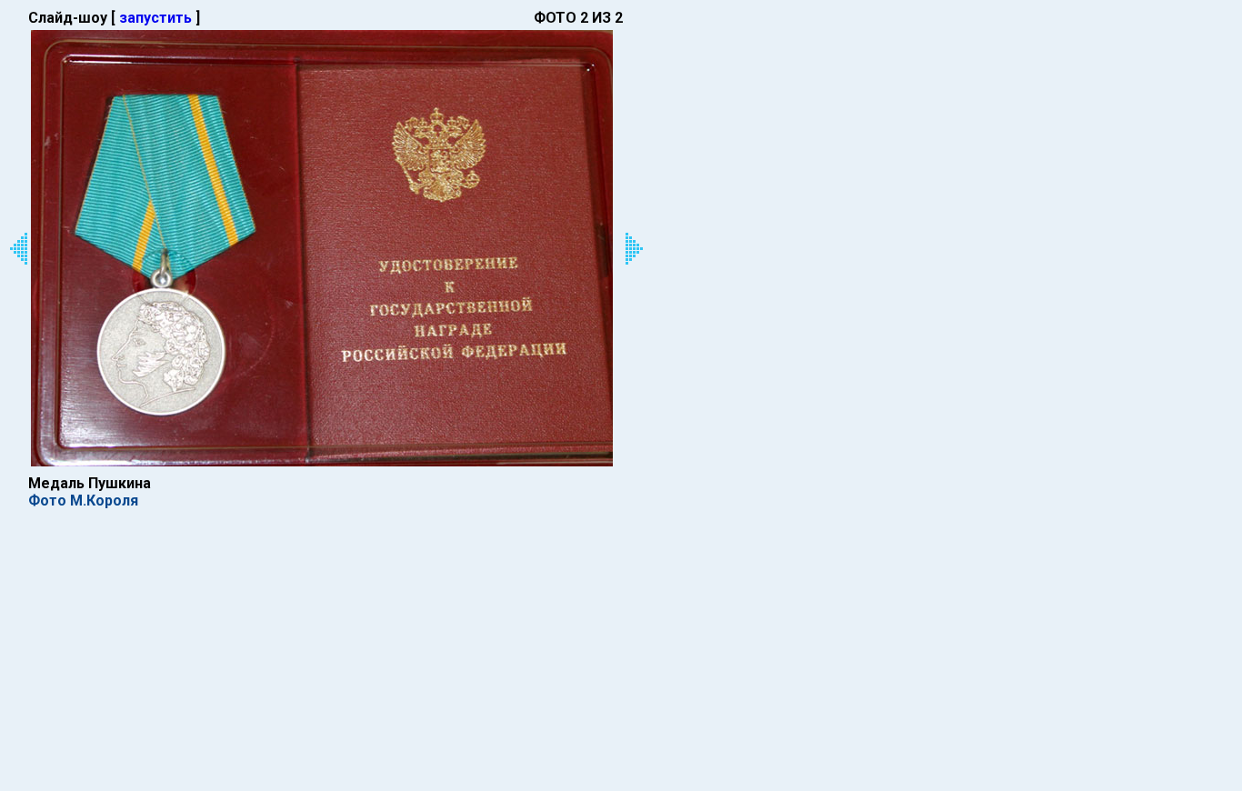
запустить (155, 17)
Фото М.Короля (83, 500)
